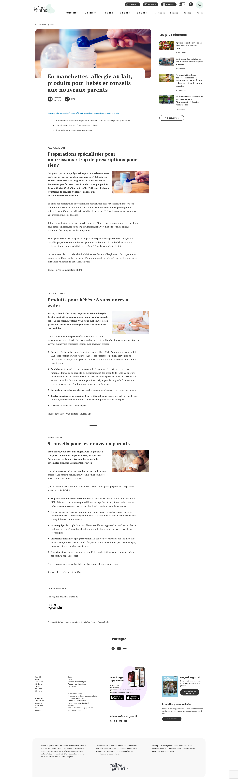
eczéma (100, 369)
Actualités (160, 13)
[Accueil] (44, 9)
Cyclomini (72, 686)
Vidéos (200, 13)
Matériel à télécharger (77, 681)
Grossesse (72, 13)
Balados (187, 13)
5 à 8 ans (142, 13)
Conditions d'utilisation (77, 701)
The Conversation (66, 269)
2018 (52, 25)
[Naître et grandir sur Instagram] (111, 721)
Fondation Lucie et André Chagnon (59, 756)
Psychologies (64, 572)
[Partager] (113, 648)
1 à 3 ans (108, 13)
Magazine (39, 705)
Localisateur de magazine (189, 692)
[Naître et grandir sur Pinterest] (120, 721)
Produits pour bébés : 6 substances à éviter (77, 125)
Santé (37, 679)
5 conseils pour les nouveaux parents (74, 130)
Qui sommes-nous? (76, 698)
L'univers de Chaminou (77, 684)
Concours (170, 4)
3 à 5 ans (125, 13)
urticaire (115, 369)
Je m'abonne (172, 719)
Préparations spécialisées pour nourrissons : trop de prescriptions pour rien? (93, 120)
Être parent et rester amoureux (101, 563)
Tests (70, 679)
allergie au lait (81, 211)
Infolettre (152, 4)
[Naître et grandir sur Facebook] (115, 721)
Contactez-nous (74, 710)
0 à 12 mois (91, 13)
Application (134, 4)
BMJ (80, 269)
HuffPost (78, 572)
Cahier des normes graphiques (80, 708)
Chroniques (39, 701)
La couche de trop (75, 694)
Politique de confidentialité (78, 703)
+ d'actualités (172, 117)
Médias (71, 705)
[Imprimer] (125, 648)
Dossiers (174, 13)
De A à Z (38, 677)
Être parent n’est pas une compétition (83, 696)
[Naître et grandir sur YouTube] (125, 721)
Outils (70, 677)
